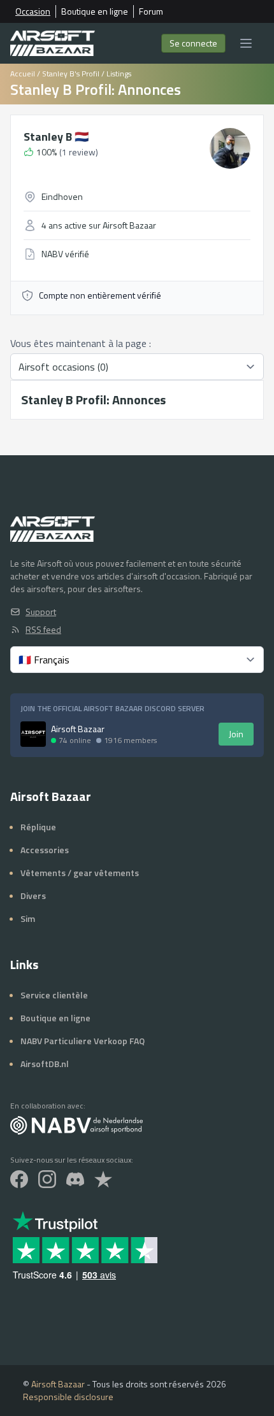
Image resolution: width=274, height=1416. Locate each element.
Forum (151, 11)
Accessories (44, 849)
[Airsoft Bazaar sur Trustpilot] (103, 1179)
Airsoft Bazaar (58, 1384)
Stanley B (56, 136)
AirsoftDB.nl (44, 1063)
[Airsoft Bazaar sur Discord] (75, 1179)
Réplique (38, 826)
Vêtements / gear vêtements (79, 872)
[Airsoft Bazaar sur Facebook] (19, 1179)
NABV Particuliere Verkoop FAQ (82, 1040)
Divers (33, 895)
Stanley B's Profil (70, 73)
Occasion (32, 11)
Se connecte (193, 43)
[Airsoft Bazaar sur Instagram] (47, 1179)
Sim (27, 918)
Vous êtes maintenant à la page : (80, 343)
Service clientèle (54, 995)
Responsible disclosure (68, 1396)
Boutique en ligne (94, 11)
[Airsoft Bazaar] (52, 43)
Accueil (22, 73)
